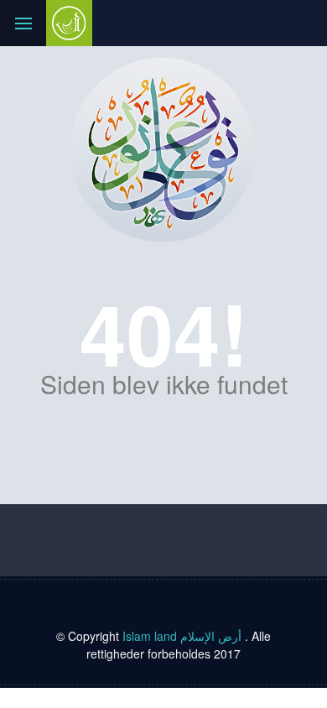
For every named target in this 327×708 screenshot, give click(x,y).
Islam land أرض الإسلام (183, 635)
